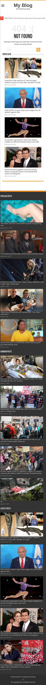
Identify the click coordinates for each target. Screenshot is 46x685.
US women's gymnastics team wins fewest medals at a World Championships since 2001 (22, 141)
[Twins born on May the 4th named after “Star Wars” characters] (21, 300)
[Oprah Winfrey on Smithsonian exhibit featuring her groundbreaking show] (21, 330)
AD (19, 677)
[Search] (38, 50)
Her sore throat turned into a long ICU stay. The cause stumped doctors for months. (21, 380)
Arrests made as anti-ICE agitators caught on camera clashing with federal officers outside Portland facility (21, 472)
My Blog (23, 5)
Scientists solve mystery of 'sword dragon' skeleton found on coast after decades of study (22, 81)
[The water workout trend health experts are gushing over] (21, 211)
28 (1, 502)
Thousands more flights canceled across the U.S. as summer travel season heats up (20, 440)
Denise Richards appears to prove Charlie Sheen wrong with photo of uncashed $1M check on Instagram (21, 172)
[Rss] (23, 679)
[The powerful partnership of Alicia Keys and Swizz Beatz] (21, 241)
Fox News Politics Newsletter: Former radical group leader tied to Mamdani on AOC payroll (20, 666)
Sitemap (33, 677)
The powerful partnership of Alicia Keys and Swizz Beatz (21, 254)
